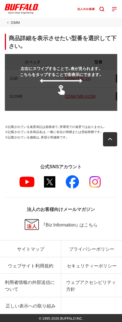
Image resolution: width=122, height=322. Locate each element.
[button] (110, 139)
